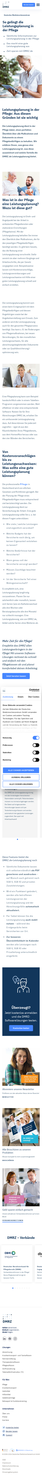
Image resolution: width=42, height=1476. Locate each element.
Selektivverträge (8, 1398)
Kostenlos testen (12, 1427)
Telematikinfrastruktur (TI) (13, 1372)
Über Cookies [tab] (33, 697)
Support (9, 1435)
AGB (4, 1460)
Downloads (6, 1469)
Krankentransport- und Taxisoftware (16, 1355)
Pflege (24, 484)
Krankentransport (9, 1388)
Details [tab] (20, 697)
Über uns (6, 1413)
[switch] (36, 745)
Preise (4, 1417)
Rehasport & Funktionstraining (14, 1401)
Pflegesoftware (8, 1365)
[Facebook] (10, 1339)
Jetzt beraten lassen (16, 676)
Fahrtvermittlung (9, 1359)
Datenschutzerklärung (10, 1466)
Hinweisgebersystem (10, 1472)
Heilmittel (6, 1391)
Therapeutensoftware (10, 1362)
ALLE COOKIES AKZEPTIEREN (21, 770)
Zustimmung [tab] (8, 697)
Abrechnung (7, 1352)
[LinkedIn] (4, 1339)
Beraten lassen (12, 1431)
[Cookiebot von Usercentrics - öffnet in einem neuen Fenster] (29, 690)
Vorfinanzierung (8, 1369)
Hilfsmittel (6, 1394)
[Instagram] (15, 1339)
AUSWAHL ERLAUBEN (21, 777)
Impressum (6, 1463)
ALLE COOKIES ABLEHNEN (21, 784)
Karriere (5, 1420)
